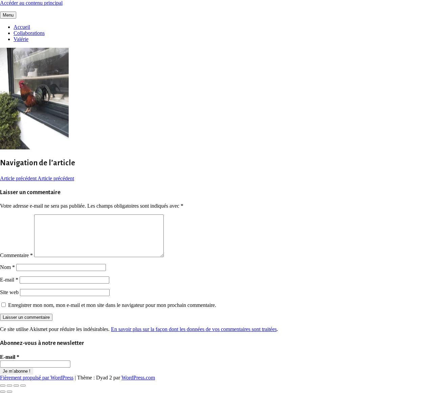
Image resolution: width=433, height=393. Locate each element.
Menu (8, 15)
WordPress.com (138, 377)
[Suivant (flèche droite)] (9, 392)
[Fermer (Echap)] (23, 386)
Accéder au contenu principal (31, 3)
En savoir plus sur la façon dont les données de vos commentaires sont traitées (194, 329)
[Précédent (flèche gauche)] (2, 392)
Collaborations (29, 33)
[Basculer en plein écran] (9, 386)
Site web (9, 292)
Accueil (22, 27)
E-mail (9, 280)
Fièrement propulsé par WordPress (36, 377)
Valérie (21, 39)
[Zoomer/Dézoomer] (2, 386)
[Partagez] (16, 386)
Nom (7, 267)
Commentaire (16, 255)
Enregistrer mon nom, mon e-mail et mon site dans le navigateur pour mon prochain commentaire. (112, 305)
